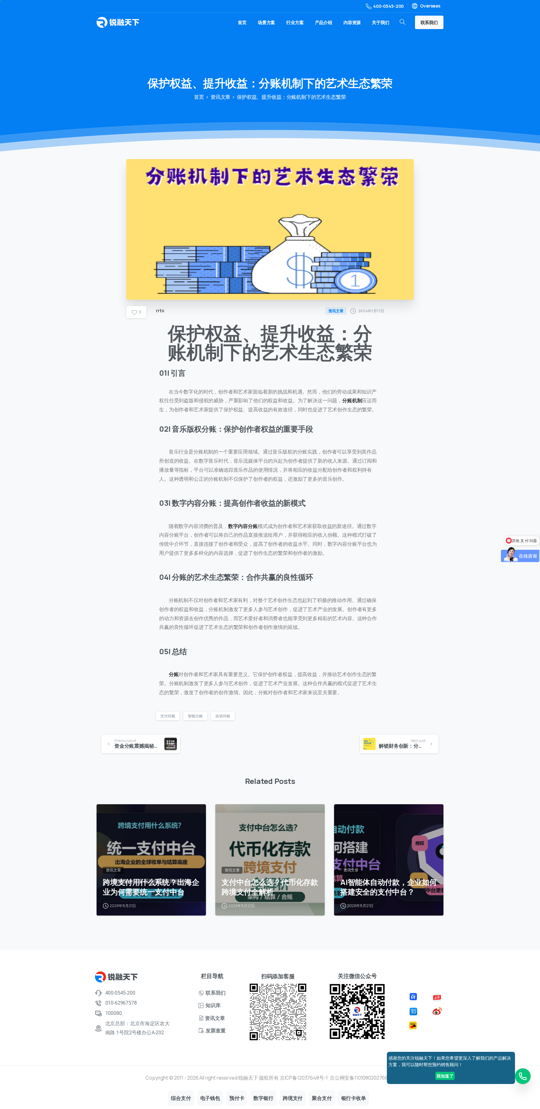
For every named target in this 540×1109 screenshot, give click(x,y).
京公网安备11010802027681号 (362, 1077)
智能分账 (195, 716)
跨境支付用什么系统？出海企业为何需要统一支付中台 (151, 886)
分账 (174, 674)
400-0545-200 (388, 6)
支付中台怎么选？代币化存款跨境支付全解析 (270, 886)
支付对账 (167, 716)
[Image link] (414, 996)
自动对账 (222, 716)
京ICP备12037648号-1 (304, 1077)
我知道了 (445, 1076)
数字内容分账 (243, 526)
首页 (199, 96)
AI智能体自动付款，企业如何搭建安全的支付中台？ (388, 886)
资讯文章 (220, 96)
